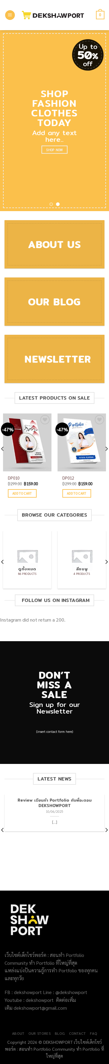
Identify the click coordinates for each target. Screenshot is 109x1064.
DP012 (68, 477)
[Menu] (10, 15)
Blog (60, 1033)
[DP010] (27, 442)
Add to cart (22, 493)
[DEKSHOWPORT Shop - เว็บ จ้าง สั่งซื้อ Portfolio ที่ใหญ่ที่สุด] (55, 15)
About (18, 1033)
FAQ (93, 1033)
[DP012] (82, 442)
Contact (77, 1033)
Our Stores (39, 1033)
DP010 (13, 477)
